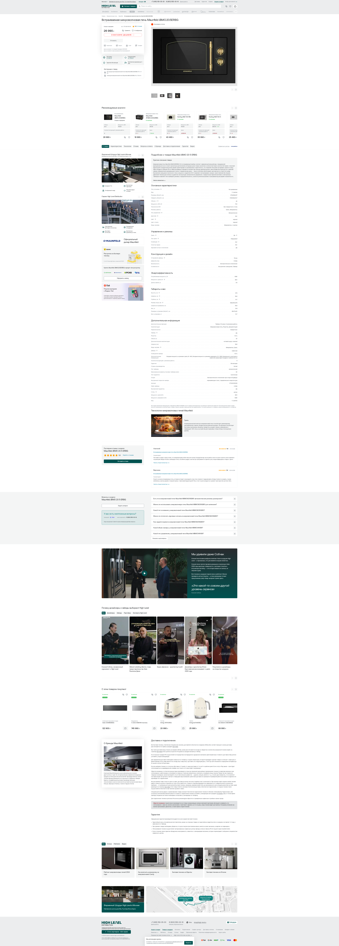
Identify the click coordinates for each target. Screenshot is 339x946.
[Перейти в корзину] (235, 6)
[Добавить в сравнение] (125, 137)
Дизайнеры (111, 613)
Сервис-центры (196, 929)
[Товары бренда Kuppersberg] (229, 11)
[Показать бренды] (235, 11)
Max (113, 517)
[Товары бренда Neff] (194, 11)
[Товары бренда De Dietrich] (114, 11)
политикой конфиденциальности (174, 941)
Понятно (188, 943)
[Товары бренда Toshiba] (212, 11)
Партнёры (127, 613)
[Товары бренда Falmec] (123, 11)
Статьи (109, 844)
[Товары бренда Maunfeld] (220, 11)
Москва (104, 1)
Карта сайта (222, 932)
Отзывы (170, 932)
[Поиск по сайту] (179, 6)
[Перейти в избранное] (230, 6)
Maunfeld (121, 16)
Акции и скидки (218, 1)
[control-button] (235, 89)
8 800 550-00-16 (126, 939)
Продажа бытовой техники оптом (160, 935)
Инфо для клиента (230, 1)
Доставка (197, 1)
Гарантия (204, 1)
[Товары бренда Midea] (203, 11)
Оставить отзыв (123, 461)
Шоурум (141, 1)
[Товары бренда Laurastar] (176, 11)
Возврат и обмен (229, 929)
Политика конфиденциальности (207, 932)
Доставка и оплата (208, 929)
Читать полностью (158, 180)
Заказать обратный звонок (176, 924)
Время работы (184, 1)
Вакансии (154, 932)
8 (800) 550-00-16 (172, 2)
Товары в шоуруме (167, 929)
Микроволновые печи (112, 16)
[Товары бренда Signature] (150, 11)
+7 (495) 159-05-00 (158, 2)
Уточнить (113, 40)
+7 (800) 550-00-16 (131, 517)
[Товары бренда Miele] (132, 11)
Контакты (177, 929)
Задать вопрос (123, 506)
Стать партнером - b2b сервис (117, 932)
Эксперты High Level (140, 613)
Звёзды (119, 613)
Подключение (186, 929)
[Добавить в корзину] (125, 728)
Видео (124, 844)
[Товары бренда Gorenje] (185, 11)
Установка (220, 793)
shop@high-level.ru (200, 922)
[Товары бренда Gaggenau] (141, 11)
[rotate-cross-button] (234, 498)
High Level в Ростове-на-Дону (182, 935)
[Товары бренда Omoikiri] (167, 11)
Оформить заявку (123, 278)
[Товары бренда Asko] (105, 11)
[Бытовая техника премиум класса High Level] (109, 6)
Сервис (211, 1)
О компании (219, 929)
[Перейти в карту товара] (115, 708)
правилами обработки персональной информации (160, 943)
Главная (103, 16)
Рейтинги (117, 844)
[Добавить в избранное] (129, 137)
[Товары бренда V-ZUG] (159, 11)
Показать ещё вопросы (159, 538)
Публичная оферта (191, 932)
